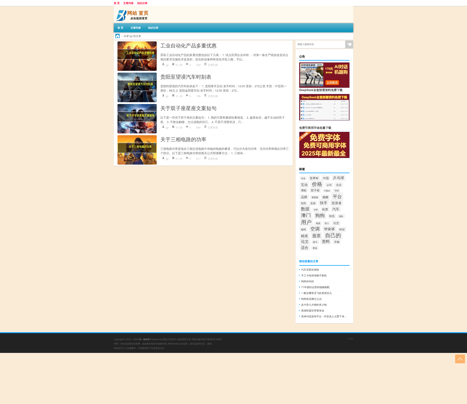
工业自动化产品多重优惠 (188, 45)
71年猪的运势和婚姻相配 (315, 287)
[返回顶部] (459, 359)
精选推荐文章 (184, 339)
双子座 (315, 190)
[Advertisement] (109, 378)
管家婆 (329, 229)
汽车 (335, 208)
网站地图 (196, 339)
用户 (306, 222)
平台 (337, 196)
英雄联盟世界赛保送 (312, 310)
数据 (305, 208)
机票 (325, 209)
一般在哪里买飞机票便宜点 (316, 293)
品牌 (304, 197)
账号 (315, 241)
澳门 (306, 215)
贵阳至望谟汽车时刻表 (185, 76)
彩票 (313, 203)
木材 (316, 209)
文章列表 (128, 3)
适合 (304, 247)
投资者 (336, 202)
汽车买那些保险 (310, 269)
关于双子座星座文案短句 (188, 107)
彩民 (303, 203)
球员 (332, 216)
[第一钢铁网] (133, 7)
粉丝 (342, 229)
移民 (303, 229)
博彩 (303, 190)
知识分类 (142, 3)
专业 (303, 178)
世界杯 (314, 178)
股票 (316, 235)
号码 (336, 190)
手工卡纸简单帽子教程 (314, 275)
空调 (315, 228)
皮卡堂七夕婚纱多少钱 (314, 304)
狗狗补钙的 (307, 281)
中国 (326, 178)
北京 (338, 185)
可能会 (327, 190)
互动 (304, 184)
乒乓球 (338, 177)
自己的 (333, 235)
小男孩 (350, 338)
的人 (327, 223)
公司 (329, 185)
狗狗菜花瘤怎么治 (311, 299)
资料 (326, 241)
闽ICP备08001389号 (212, 339)
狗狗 (320, 215)
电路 (318, 223)
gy (167, 65)
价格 (317, 183)
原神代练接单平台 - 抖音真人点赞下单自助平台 (325, 316)
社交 (336, 223)
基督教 (315, 197)
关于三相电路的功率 (183, 139)
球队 (341, 216)
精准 (304, 235)
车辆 (336, 242)
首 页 (117, 3)
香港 (315, 247)
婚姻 (325, 197)
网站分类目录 (169, 339)
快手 (323, 202)
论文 (305, 241)
